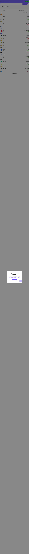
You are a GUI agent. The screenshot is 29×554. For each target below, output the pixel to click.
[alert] (14, 277)
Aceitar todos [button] (14, 279)
